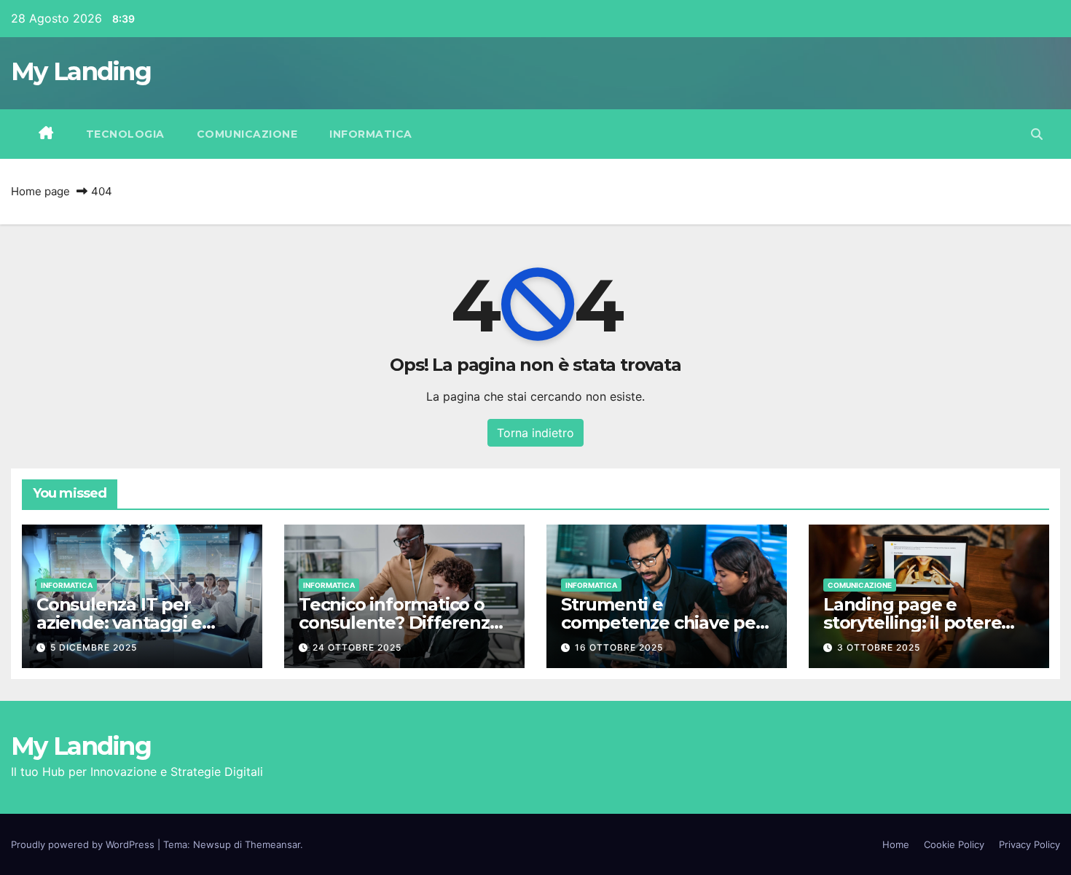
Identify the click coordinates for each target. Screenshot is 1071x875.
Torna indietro (535, 432)
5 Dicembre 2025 (93, 647)
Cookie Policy (954, 844)
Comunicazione (247, 134)
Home (895, 844)
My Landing (81, 71)
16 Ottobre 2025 (619, 647)
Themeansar (272, 844)
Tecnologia (125, 134)
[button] (1037, 134)
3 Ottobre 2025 (878, 647)
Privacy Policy (1029, 844)
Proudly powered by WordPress (84, 844)
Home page (40, 191)
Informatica (370, 134)
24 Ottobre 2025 (357, 647)
